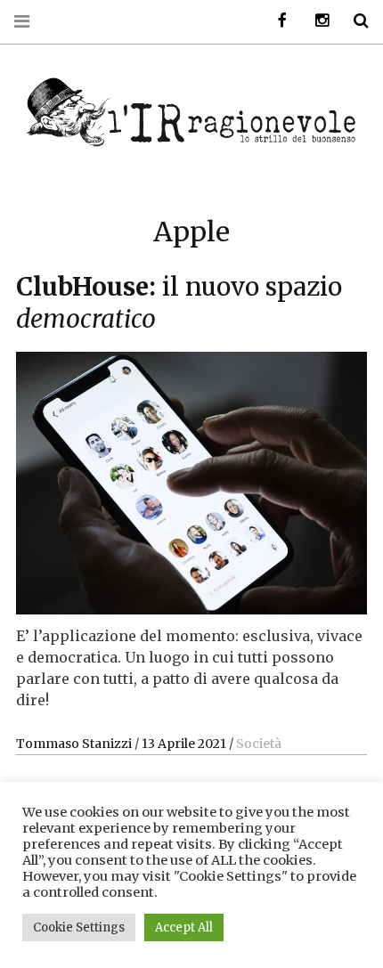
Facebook (276, 21)
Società (258, 744)
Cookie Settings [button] (79, 927)
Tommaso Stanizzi (75, 744)
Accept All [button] (184, 927)
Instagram (315, 21)
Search (354, 21)
